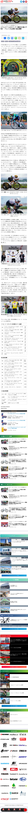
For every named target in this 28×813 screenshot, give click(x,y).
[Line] (16, 38)
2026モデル (5, 626)
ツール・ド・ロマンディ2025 (14, 41)
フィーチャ (9, 810)
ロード (6, 41)
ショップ (14, 810)
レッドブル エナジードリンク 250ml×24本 (16, 413)
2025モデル (14, 626)
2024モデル (23, 626)
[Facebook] (12, 38)
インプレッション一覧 (14, 628)
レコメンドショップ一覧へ (14, 575)
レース (2, 41)
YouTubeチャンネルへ (14, 666)
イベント (19, 810)
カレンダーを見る (14, 705)
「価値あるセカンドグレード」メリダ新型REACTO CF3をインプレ (18, 620)
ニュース (3, 810)
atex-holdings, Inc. (13, 805)
